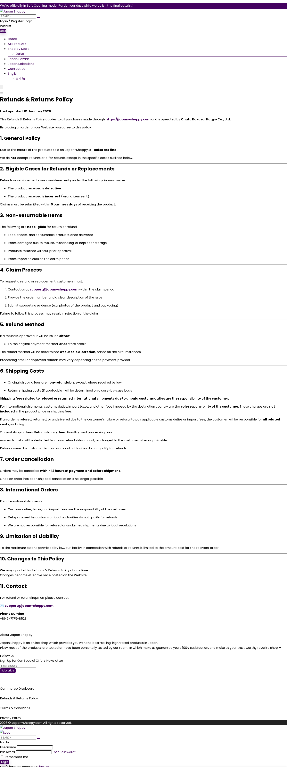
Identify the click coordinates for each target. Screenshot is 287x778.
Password (7, 752)
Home (12, 39)
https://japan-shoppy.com (128, 119)
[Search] (1, 92)
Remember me (16, 757)
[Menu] (1, 87)
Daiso (20, 53)
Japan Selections (21, 64)
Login (4, 762)
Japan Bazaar (18, 59)
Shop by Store (18, 49)
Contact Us (16, 68)
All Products (17, 44)
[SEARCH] (38, 17)
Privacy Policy (10, 718)
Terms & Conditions (15, 708)
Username (8, 747)
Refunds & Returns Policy (19, 698)
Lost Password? (64, 752)
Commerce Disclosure (17, 688)
